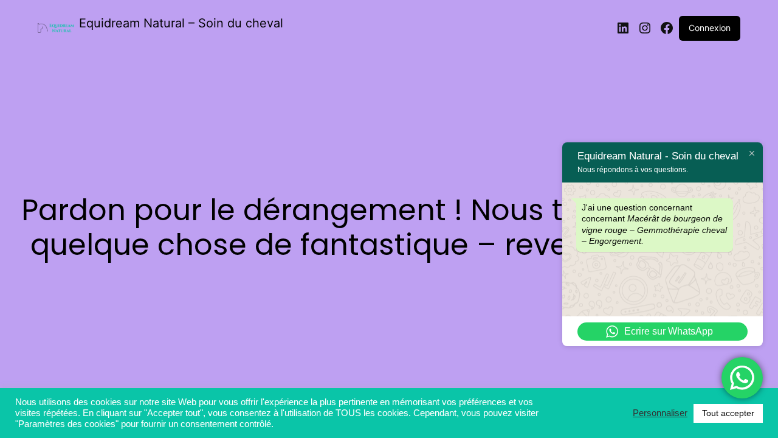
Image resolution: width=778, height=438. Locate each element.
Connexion (710, 28)
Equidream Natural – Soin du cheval (181, 23)
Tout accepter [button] (728, 413)
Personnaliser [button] (660, 413)
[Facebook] (666, 28)
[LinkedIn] (623, 28)
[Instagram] (645, 28)
